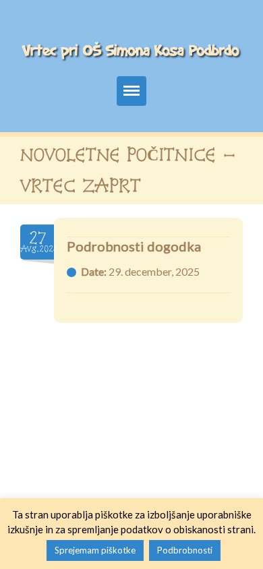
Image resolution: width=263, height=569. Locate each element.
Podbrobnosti (184, 550)
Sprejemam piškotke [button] (95, 550)
